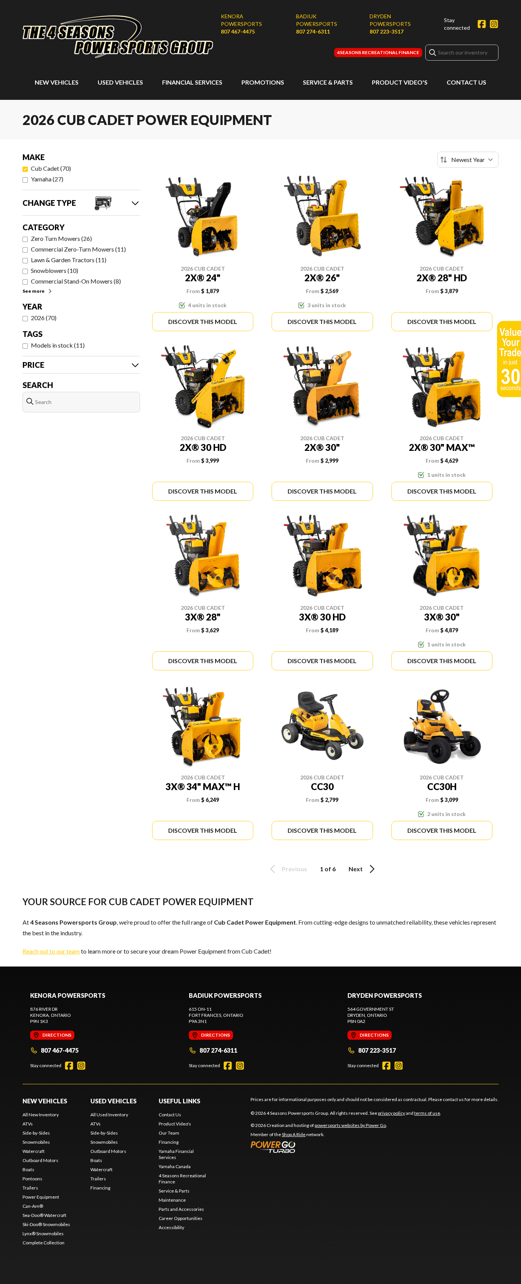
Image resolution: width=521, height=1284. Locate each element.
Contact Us (466, 82)
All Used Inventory (109, 1114)
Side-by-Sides (36, 1133)
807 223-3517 (387, 31)
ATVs (28, 1124)
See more (34, 291)
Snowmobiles (36, 1142)
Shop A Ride (294, 1134)
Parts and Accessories (181, 1209)
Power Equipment (41, 1197)
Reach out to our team (51, 951)
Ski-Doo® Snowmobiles (46, 1224)
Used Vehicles (120, 82)
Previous (294, 868)
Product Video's (400, 82)
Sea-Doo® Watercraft (44, 1215)
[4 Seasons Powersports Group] (118, 37)
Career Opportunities (181, 1218)
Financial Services (192, 82)
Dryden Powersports (390, 20)
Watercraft (34, 1151)
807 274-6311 (313, 31)
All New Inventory (41, 1114)
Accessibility (171, 1227)
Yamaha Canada (175, 1166)
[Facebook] (481, 24)
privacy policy (391, 1113)
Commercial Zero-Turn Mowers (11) (78, 249)
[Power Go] (319, 1147)
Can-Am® (33, 1206)
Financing (100, 1188)
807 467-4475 (238, 31)
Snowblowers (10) (54, 270)
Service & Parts (328, 82)
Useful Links (179, 1100)
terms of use (427, 1113)
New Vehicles (57, 82)
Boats (28, 1169)
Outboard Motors (40, 1160)
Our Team (169, 1133)
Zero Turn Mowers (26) (61, 238)
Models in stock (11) (58, 345)
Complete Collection (43, 1243)
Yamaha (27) (47, 179)
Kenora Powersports (241, 20)
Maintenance (172, 1200)
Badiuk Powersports (316, 20)
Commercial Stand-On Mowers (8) (76, 281)
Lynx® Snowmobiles (43, 1233)
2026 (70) (43, 317)
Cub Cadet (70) (51, 168)
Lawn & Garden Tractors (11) (68, 259)
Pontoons (32, 1178)
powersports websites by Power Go (350, 1125)
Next (356, 868)
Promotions (262, 82)
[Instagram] (493, 24)
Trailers (30, 1188)
